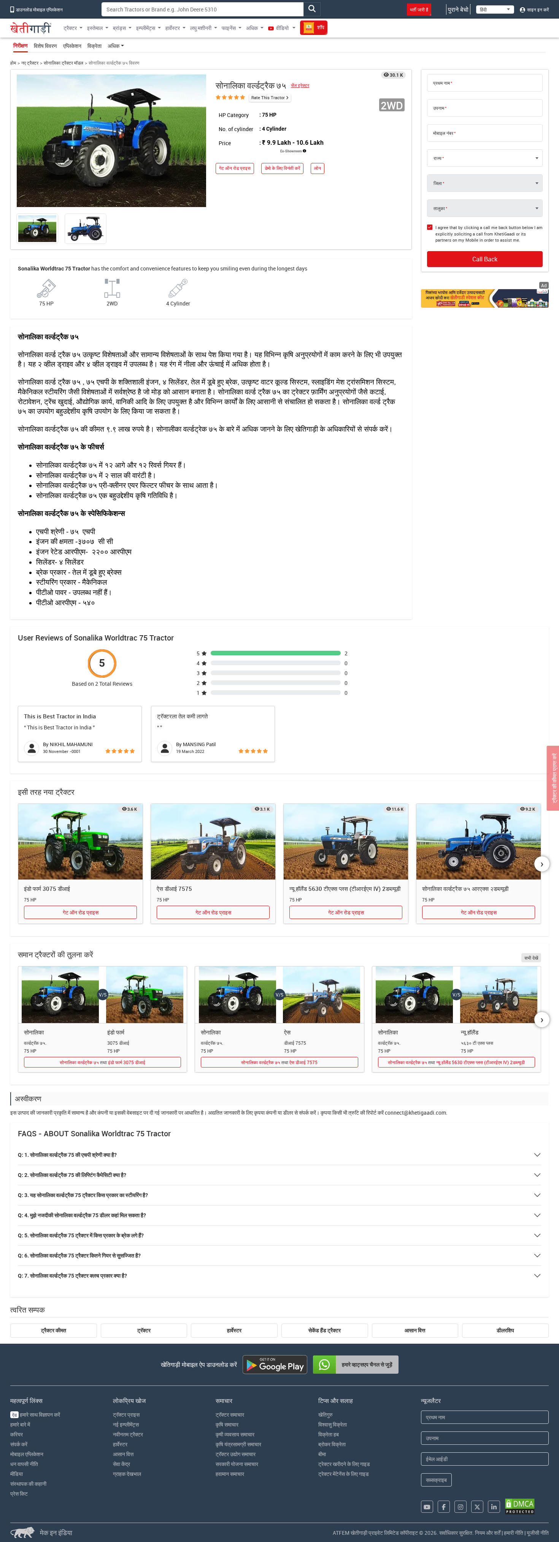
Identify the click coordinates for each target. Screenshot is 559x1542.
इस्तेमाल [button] (95, 28)
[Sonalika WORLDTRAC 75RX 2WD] (478, 842)
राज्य (437, 158)
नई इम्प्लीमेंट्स (126, 1424)
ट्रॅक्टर (144, 1330)
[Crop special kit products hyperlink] (485, 298)
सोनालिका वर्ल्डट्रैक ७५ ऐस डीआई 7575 (279, 1062)
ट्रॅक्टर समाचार (230, 1414)
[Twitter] (477, 1507)
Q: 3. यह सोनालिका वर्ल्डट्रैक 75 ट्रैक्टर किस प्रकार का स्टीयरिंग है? (83, 1195)
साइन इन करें (537, 9)
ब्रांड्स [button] (119, 28)
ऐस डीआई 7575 (174, 888)
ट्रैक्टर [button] (70, 28)
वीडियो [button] (282, 28)
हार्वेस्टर (234, 1330)
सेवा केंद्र (121, 1464)
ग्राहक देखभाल (127, 1473)
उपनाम (438, 108)
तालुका (439, 208)
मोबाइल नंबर (443, 133)
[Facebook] (444, 1507)
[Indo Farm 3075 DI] (80, 842)
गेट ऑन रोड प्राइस (235, 168)
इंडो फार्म (115, 1032)
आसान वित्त (415, 1330)
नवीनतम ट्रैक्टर (128, 1434)
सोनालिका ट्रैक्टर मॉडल (63, 63)
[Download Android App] (275, 1364)
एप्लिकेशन (72, 45)
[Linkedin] (494, 1507)
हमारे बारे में (20, 1424)
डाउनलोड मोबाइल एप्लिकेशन (39, 9)
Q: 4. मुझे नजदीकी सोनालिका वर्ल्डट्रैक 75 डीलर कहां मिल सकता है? (82, 1215)
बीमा (322, 1454)
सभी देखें (531, 958)
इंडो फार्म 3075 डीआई (47, 888)
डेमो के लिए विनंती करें (282, 168)
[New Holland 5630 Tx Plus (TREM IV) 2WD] (346, 842)
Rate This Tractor (268, 97)
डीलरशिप (505, 1330)
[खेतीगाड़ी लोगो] (31, 28)
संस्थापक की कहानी (28, 1483)
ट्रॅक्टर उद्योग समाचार (236, 1454)
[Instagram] (460, 1507)
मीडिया (16, 1473)
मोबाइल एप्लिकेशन (26, 1454)
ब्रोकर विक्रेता (332, 1444)
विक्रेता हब (328, 1434)
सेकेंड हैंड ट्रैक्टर (324, 1330)
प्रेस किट (19, 1493)
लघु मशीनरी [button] (200, 28)
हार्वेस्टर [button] (172, 28)
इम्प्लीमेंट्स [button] (145, 28)
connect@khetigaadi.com (415, 1112)
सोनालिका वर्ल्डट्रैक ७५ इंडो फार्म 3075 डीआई (102, 1062)
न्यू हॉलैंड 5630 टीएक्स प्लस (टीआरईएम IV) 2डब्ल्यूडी (344, 888)
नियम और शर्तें (487, 1532)
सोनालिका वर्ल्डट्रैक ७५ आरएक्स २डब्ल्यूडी (465, 888)
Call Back (484, 259)
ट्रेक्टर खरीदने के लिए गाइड (344, 1464)
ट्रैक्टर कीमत (53, 1330)
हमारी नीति (513, 1532)
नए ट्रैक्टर (29, 63)
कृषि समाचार (227, 1424)
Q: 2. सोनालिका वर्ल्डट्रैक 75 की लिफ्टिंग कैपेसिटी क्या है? (72, 1175)
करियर (16, 1434)
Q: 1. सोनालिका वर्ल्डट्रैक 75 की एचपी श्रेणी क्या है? (67, 1155)
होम (13, 63)
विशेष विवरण (45, 45)
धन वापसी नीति (24, 1464)
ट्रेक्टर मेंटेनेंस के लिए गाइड (343, 1473)
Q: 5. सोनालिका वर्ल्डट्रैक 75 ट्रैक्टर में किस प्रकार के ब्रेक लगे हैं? (81, 1235)
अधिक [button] (252, 28)
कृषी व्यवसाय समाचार (235, 1434)
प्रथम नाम (441, 83)
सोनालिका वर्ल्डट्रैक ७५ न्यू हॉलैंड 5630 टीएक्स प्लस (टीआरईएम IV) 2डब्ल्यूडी (456, 1062)
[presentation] (541, 863)
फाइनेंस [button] (229, 28)
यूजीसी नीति (538, 1532)
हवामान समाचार (230, 1473)
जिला (438, 183)
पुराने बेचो (458, 9)
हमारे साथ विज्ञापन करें (36, 1414)
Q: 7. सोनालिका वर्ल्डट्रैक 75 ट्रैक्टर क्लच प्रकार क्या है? (72, 1276)
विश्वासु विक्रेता (332, 1424)
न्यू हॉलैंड (469, 1032)
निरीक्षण (20, 46)
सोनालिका (34, 1032)
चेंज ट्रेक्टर (300, 85)
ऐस (287, 1032)
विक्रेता (94, 45)
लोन (317, 168)
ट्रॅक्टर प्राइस (126, 1414)
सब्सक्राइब (436, 1479)
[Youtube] (427, 1507)
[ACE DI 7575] (213, 842)
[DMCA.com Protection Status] (520, 1506)
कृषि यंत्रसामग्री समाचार (238, 1444)
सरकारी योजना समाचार (237, 1464)
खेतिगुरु (325, 1414)
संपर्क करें (18, 1444)
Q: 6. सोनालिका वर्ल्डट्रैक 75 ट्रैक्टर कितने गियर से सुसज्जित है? (79, 1256)
